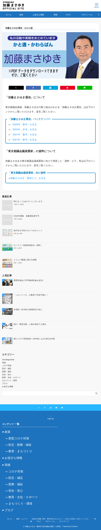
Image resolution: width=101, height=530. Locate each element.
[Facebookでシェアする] (33, 88)
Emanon (75, 526)
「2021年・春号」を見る (23, 139)
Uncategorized (8, 359)
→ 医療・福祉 (14, 484)
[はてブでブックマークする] (50, 88)
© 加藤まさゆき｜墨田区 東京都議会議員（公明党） (42, 526)
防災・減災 (6, 368)
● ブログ (8, 510)
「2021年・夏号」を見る (23, 134)
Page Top (50, 419)
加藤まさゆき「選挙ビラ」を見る (28, 178)
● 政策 (6, 431)
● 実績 (6, 464)
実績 (4, 362)
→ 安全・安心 (14, 490)
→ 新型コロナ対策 (17, 438)
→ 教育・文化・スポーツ (21, 497)
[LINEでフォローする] (56, 408)
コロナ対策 (6, 365)
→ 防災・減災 (14, 477)
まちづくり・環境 (9, 380)
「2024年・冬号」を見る (23, 129)
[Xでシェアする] (16, 88)
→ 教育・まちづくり (18, 451)
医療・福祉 (6, 371)
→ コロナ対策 (14, 471)
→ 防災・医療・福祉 (18, 444)
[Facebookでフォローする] (45, 408)
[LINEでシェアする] (84, 88)
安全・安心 (6, 374)
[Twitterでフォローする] (39, 408)
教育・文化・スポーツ (11, 377)
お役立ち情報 (7, 386)
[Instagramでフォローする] (50, 408)
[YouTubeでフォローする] (62, 408)
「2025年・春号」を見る (23, 124)
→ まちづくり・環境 (18, 503)
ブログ (5, 383)
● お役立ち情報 (12, 457)
